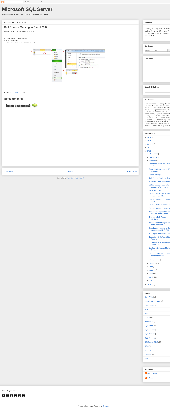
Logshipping (149, 305)
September (154, 260)
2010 (149, 285)
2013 (149, 147)
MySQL (147, 313)
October (152, 161)
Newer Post (9, 172)
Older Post (132, 172)
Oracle (147, 317)
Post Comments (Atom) (75, 178)
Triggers (148, 354)
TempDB (148, 350)
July (151, 267)
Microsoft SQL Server (27, 9)
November (153, 157)
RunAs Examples (155, 175)
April (151, 277)
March (152, 280)
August (152, 263)
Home (71, 172)
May (151, 273)
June (151, 270)
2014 (149, 144)
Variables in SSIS (155, 190)
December (153, 154)
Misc (146, 309)
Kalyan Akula (152, 373)
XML (146, 358)
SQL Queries (150, 334)
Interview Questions (152, 301)
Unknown (150, 378)
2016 (149, 137)
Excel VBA (149, 297)
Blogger (105, 406)
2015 (149, 141)
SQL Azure (149, 326)
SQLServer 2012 (151, 342)
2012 (149, 151)
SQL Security (150, 338)
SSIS (146, 346)
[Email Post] (23, 92)
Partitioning (149, 322)
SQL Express (150, 330)
